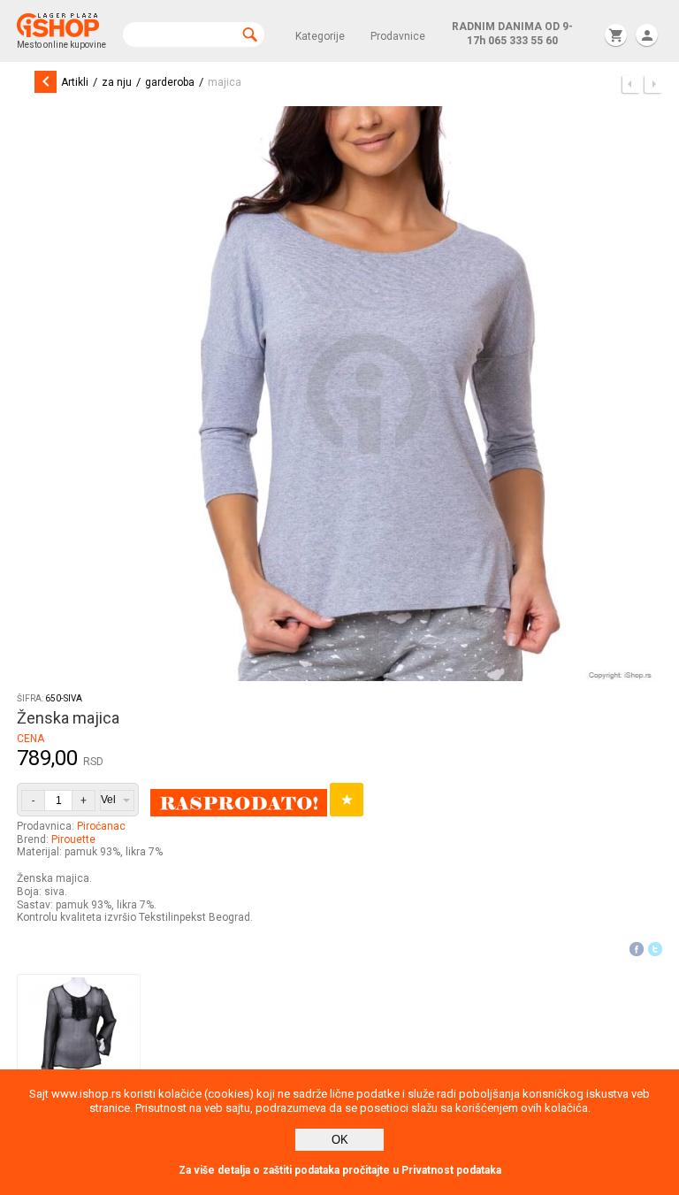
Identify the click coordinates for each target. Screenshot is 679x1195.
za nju (117, 82)
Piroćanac (101, 826)
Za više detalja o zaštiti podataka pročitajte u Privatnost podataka (340, 1170)
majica (224, 82)
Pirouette (73, 839)
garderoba (170, 82)
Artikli (74, 82)
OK (340, 1139)
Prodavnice (397, 36)
